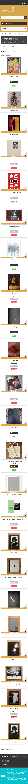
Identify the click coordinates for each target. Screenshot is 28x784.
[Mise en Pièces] (14, 65)
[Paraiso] (14, 599)
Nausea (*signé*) (14, 394)
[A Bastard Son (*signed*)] (14, 215)
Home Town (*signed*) (14, 684)
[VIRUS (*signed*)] (14, 123)
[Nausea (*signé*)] (14, 383)
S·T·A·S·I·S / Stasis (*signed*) (14, 192)
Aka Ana (14, 293)
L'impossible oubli (14, 708)
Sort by (2, 51)
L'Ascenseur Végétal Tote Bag (14, 461)
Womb (14, 159)
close (3, 775)
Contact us (8, 1)
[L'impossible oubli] (14, 697)
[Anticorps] (14, 648)
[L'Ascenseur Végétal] (14, 9)
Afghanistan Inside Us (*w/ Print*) (14, 577)
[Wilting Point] (14, 249)
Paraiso (14, 610)
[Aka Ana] (14, 282)
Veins (14, 635)
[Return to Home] (2, 34)
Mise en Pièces (14, 76)
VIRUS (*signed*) (14, 134)
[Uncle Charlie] (14, 541)
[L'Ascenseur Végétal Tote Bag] (14, 450)
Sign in (25, 1)
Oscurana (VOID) (14, 110)
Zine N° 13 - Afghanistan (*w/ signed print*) (14, 519)
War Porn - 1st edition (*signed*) (14, 494)
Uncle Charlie (14, 552)
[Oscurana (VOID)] (14, 99)
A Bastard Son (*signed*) (14, 226)
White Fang (14, 327)
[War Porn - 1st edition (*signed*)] (14, 483)
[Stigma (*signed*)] (14, 349)
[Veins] (14, 624)
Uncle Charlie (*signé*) (14, 742)
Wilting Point (14, 259)
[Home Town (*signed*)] (14, 673)
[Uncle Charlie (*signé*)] (14, 731)
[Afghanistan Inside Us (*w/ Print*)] (14, 566)
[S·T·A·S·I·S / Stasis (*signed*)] (14, 181)
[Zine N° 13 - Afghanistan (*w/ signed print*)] (14, 508)
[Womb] (14, 148)
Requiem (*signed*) (14, 427)
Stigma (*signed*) (14, 360)
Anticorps (14, 659)
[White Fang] (14, 316)
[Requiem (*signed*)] (14, 416)
